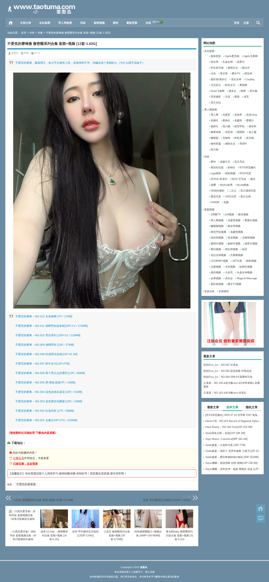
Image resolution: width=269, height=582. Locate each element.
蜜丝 (252, 179)
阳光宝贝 (230, 85)
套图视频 (99, 22)
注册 (246, 22)
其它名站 (216, 102)
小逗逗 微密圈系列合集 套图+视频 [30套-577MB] (43, 500)
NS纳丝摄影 (217, 190)
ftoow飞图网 (217, 90)
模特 (115, 22)
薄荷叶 (243, 143)
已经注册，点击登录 (25, 463)
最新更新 (131, 22)
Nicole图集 (243, 184)
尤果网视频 (236, 255)
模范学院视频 (218, 231)
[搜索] (258, 23)
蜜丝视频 (243, 214)
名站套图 (44, 22)
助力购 (214, 149)
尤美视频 (230, 266)
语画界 (238, 114)
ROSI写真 (245, 173)
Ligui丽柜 (216, 173)
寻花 (227, 96)
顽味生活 (230, 143)
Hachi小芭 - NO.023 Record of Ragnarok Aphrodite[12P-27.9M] (233, 421)
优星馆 (229, 132)
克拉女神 (236, 79)
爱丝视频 (216, 249)
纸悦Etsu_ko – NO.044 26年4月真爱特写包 (227, 376)
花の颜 (226, 126)
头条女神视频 (244, 272)
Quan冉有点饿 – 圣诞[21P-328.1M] (225, 433)
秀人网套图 (65, 22)
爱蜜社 (250, 120)
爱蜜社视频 (251, 220)
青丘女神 (245, 196)
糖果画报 (216, 132)
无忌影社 (216, 85)
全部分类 (25, 22)
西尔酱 (253, 90)
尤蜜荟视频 (234, 220)
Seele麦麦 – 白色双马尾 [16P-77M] (225, 445)
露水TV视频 (234, 284)
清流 (246, 96)
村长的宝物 (217, 67)
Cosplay (250, 79)
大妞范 (229, 272)
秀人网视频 (217, 220)
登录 (236, 22)
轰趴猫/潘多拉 (219, 79)
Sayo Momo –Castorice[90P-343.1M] (226, 438)
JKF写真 (237, 260)
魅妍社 (214, 126)
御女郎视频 (234, 226)
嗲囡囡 (214, 137)
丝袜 (83, 22)
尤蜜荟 (226, 114)
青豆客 (224, 73)
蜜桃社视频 (217, 243)
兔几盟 (252, 132)
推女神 (214, 61)
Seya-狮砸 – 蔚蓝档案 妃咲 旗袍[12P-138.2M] (231, 462)
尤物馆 (226, 137)
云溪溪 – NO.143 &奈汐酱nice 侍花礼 (224, 392)
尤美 (213, 73)
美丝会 (229, 278)
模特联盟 (216, 143)
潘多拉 (232, 90)
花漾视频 (233, 237)
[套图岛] (40, 5)
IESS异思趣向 (247, 167)
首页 (10, 23)
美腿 (40, 32)
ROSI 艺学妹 (238, 179)
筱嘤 (213, 184)
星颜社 (214, 120)
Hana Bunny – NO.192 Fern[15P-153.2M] (228, 426)
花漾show (251, 114)
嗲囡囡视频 (217, 226)
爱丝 (213, 161)
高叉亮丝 (239, 161)
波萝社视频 (251, 243)
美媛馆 (238, 120)
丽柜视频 (230, 173)
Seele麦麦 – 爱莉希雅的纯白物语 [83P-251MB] (232, 457)
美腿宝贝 (225, 161)
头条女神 (228, 61)
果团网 (243, 85)
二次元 (232, 190)
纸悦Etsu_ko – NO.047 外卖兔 (220, 364)
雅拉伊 (246, 67)
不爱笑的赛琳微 (26, 484)
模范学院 (239, 126)
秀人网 (214, 114)
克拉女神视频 (218, 255)
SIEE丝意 (230, 196)
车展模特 (224, 291)
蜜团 (236, 96)
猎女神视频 (231, 249)
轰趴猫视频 (217, 284)
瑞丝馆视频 (217, 237)
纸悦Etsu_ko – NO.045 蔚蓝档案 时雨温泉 (227, 370)
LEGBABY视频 (219, 260)
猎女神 (248, 73)
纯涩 (244, 249)
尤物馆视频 (248, 237)
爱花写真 (216, 196)
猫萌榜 (241, 132)
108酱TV (216, 214)
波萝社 (241, 61)
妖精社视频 (245, 266)
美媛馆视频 (236, 231)
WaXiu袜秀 (226, 184)
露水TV (236, 73)
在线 (154, 22)
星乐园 (250, 137)
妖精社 (231, 167)
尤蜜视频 (216, 266)
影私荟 (238, 137)
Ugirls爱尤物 (232, 56)
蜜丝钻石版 (217, 167)
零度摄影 (216, 96)
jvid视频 (229, 214)
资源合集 (209, 291)
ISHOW (215, 202)
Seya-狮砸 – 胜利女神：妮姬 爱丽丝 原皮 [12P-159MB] (233, 469)
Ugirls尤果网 (250, 56)
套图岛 (14, 53)
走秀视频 (216, 278)
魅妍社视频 (234, 243)
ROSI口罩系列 (219, 179)
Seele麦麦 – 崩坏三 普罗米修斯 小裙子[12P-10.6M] (233, 450)
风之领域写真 (248, 190)
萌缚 (243, 90)
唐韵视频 (216, 272)
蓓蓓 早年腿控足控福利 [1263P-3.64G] (166, 500)
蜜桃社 (226, 120)
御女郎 (252, 126)
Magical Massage (247, 278)
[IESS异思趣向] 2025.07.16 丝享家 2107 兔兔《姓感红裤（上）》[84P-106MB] (233, 414)
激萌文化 (233, 67)
